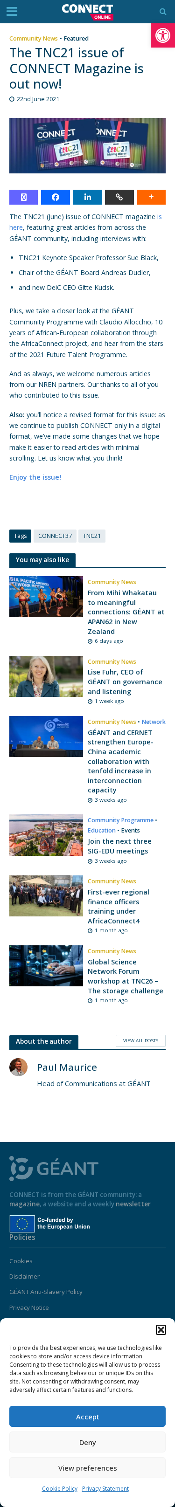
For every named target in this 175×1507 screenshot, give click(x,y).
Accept (87, 1416)
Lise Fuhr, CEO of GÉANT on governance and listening (125, 681)
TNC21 (92, 536)
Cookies (21, 1261)
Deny (87, 1442)
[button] (163, 35)
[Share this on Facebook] (55, 197)
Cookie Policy (59, 1489)
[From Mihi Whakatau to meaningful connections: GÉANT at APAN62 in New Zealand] (46, 595)
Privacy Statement (105, 1489)
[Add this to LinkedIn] (87, 197)
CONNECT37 (55, 536)
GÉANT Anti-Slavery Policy (46, 1291)
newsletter (133, 1204)
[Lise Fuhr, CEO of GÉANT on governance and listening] (46, 675)
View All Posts (140, 1040)
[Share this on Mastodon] (23, 197)
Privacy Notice (29, 1307)
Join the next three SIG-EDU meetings (120, 846)
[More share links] (151, 197)
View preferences (87, 1468)
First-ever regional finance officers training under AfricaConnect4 (118, 906)
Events (130, 830)
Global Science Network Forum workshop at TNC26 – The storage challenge (125, 976)
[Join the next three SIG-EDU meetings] (46, 834)
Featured (76, 38)
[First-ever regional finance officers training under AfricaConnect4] (46, 895)
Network (154, 722)
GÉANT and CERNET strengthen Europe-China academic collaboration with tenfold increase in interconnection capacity (121, 761)
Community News (33, 38)
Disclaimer (24, 1276)
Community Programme (121, 820)
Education (102, 830)
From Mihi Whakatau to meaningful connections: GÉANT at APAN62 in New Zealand (126, 612)
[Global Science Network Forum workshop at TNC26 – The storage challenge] (46, 965)
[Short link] (119, 197)
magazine (24, 1204)
